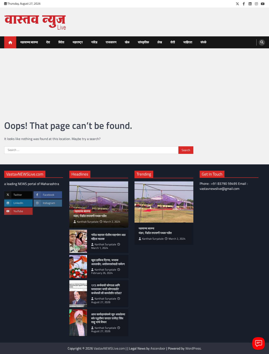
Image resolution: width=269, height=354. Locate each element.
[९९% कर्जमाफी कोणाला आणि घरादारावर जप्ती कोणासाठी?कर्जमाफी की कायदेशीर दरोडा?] (78, 293)
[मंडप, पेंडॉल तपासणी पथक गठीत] (163, 202)
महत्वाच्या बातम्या (29, 42)
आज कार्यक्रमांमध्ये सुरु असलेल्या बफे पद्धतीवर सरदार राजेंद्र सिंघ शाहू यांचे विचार (108, 318)
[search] (262, 42)
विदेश (61, 42)
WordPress (193, 348)
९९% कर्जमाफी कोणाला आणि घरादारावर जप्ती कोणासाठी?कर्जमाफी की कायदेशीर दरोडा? (106, 289)
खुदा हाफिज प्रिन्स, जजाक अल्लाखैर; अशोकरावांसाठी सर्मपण (108, 262)
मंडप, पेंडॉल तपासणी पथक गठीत (90, 216)
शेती (172, 42)
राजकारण (111, 42)
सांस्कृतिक (143, 42)
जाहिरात (187, 42)
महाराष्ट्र (78, 42)
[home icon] (10, 42)
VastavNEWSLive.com (109, 348)
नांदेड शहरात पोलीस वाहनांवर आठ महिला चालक (108, 237)
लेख (159, 42)
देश (48, 42)
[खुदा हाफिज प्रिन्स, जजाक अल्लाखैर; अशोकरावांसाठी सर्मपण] (78, 266)
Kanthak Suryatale (88, 222)
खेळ (127, 42)
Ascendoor (157, 348)
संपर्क (203, 42)
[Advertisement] (134, 79)
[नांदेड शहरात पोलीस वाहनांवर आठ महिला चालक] (78, 241)
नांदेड (94, 42)
